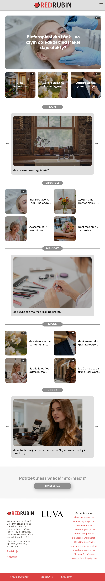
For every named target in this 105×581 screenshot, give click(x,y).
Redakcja (12, 551)
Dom (52, 106)
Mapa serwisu (46, 576)
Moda (52, 324)
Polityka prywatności (19, 576)
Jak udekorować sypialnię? (31, 170)
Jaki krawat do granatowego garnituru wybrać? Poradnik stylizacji (86, 84)
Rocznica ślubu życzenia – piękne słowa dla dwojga (88, 228)
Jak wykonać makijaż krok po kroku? (37, 312)
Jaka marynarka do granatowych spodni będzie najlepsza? (83, 521)
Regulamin (66, 576)
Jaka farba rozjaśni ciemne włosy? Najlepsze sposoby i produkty (49, 452)
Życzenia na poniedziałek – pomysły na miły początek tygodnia (88, 201)
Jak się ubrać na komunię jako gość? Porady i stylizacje (53, 84)
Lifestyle (52, 182)
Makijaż (52, 248)
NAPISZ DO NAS (52, 486)
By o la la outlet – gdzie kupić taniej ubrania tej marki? (40, 370)
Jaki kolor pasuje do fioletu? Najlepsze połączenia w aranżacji (84, 533)
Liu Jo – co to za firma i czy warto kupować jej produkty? (89, 370)
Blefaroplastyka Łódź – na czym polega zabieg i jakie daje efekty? (53, 42)
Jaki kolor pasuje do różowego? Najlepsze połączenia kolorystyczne (84, 554)
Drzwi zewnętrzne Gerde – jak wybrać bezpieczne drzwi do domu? (20, 84)
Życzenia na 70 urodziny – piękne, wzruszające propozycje (39, 228)
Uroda (52, 390)
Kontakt (12, 557)
